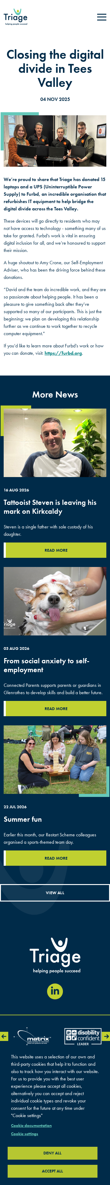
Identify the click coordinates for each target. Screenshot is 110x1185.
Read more (56, 550)
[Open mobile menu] (101, 17)
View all (55, 892)
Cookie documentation (31, 1125)
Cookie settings (24, 1133)
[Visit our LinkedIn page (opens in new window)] (55, 991)
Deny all (52, 1153)
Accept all (52, 1171)
